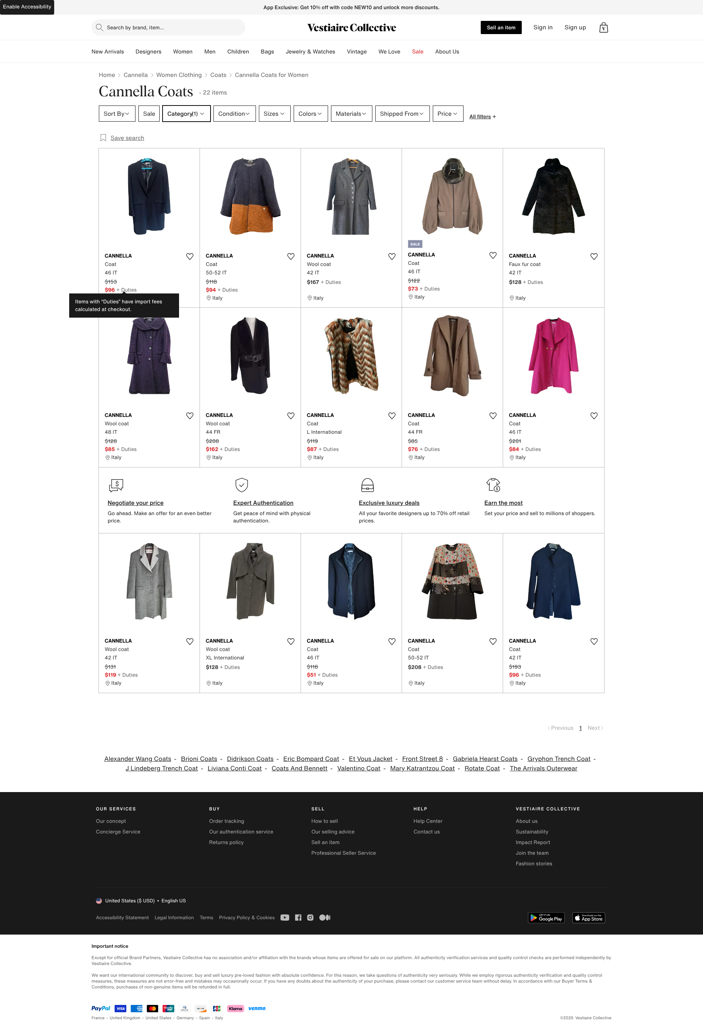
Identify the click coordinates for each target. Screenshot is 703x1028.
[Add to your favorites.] (189, 256)
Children (238, 52)
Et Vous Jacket (371, 758)
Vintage (357, 52)
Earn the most (503, 502)
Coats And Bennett (300, 768)
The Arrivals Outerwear (543, 768)
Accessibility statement (122, 917)
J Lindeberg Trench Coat (162, 768)
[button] (604, 27)
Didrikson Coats (250, 758)
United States (159, 1018)
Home (107, 74)
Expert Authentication (263, 502)
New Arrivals (108, 52)
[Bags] (280, 52)
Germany (185, 1018)
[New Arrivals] (130, 52)
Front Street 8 (422, 758)
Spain (204, 1018)
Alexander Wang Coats (137, 758)
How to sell (324, 821)
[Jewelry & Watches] (341, 52)
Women (183, 52)
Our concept (111, 821)
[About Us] (465, 52)
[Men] (221, 52)
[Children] (255, 52)
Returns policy (226, 842)
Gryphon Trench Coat (559, 758)
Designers (148, 52)
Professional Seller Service (343, 853)
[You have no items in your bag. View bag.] (604, 27)
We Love (390, 52)
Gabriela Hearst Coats (485, 758)
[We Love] (406, 52)
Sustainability (532, 832)
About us (527, 821)
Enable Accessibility (27, 7)
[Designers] (167, 52)
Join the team (532, 853)
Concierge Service (118, 832)
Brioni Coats (199, 758)
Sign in (543, 27)
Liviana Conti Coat (235, 768)
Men (210, 52)
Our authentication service (241, 832)
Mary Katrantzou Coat (422, 768)
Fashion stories (534, 864)
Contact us (427, 832)
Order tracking (226, 821)
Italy (219, 1018)
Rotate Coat (482, 768)
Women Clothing (179, 74)
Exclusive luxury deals (389, 502)
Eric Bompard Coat (311, 758)
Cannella (135, 74)
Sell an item (501, 27)
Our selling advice (332, 832)
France (98, 1018)
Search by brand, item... (135, 27)
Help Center (428, 821)
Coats (218, 74)
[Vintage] (373, 52)
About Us (447, 52)
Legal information (174, 917)
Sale (418, 52)
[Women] (198, 52)
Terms (206, 917)
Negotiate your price (136, 502)
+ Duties (126, 289)
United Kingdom (125, 1018)
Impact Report (533, 842)
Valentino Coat (358, 768)
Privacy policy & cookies (247, 917)
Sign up (575, 27)
